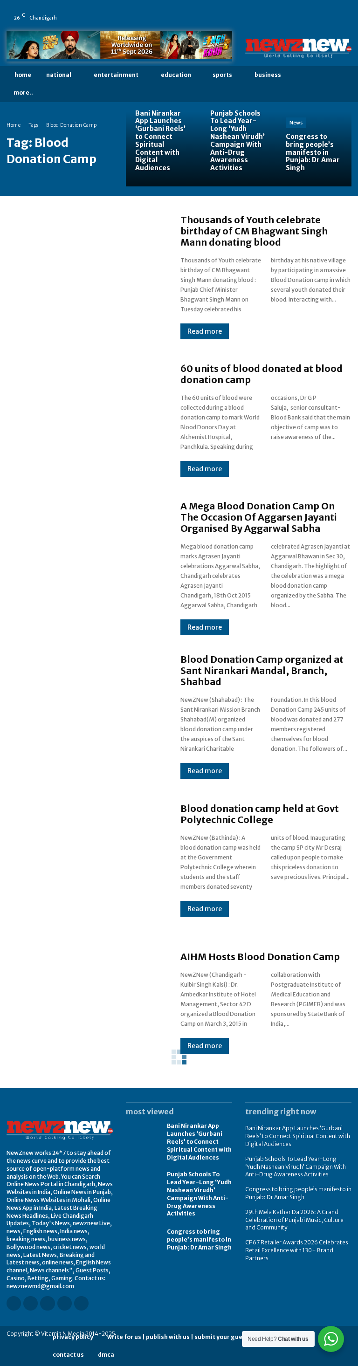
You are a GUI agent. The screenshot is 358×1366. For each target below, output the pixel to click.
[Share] (328, 11)
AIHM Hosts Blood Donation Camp (260, 956)
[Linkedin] (302, 11)
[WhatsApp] (276, 24)
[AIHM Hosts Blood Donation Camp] (84, 1002)
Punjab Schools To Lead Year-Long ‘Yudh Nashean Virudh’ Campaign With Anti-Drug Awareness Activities (295, 1166)
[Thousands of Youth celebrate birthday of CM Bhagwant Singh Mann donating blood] (84, 276)
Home (14, 125)
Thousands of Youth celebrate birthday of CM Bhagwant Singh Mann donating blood (254, 231)
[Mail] (315, 11)
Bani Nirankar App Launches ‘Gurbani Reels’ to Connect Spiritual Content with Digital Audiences (199, 1141)
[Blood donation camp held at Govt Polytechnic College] (84, 859)
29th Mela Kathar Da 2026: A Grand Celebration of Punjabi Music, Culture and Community (294, 1219)
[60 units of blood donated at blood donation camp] (84, 420)
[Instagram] (289, 11)
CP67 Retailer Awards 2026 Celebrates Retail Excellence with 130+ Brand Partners (296, 1250)
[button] (343, 84)
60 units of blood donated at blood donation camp (261, 374)
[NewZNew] (298, 48)
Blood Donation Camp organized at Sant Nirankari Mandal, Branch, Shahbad (262, 670)
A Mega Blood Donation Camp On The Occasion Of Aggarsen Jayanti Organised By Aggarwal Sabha (258, 517)
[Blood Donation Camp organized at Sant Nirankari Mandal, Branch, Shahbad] (84, 716)
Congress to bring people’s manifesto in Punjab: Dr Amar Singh (199, 1239)
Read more (204, 331)
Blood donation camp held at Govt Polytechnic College (259, 814)
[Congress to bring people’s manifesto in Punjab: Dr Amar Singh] (313, 148)
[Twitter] (341, 11)
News (296, 122)
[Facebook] (276, 11)
